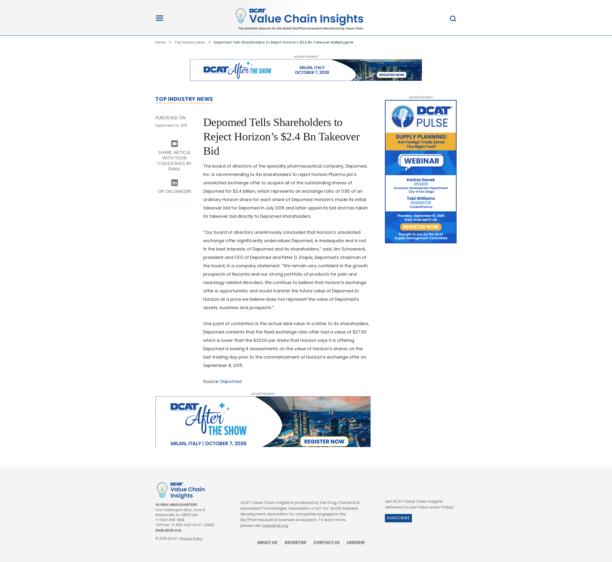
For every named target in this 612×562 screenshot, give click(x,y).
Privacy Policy (191, 538)
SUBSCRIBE (398, 518)
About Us (267, 542)
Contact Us (326, 542)
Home (160, 42)
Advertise (295, 542)
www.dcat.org (168, 530)
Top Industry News (190, 42)
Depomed (230, 381)
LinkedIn (356, 542)
